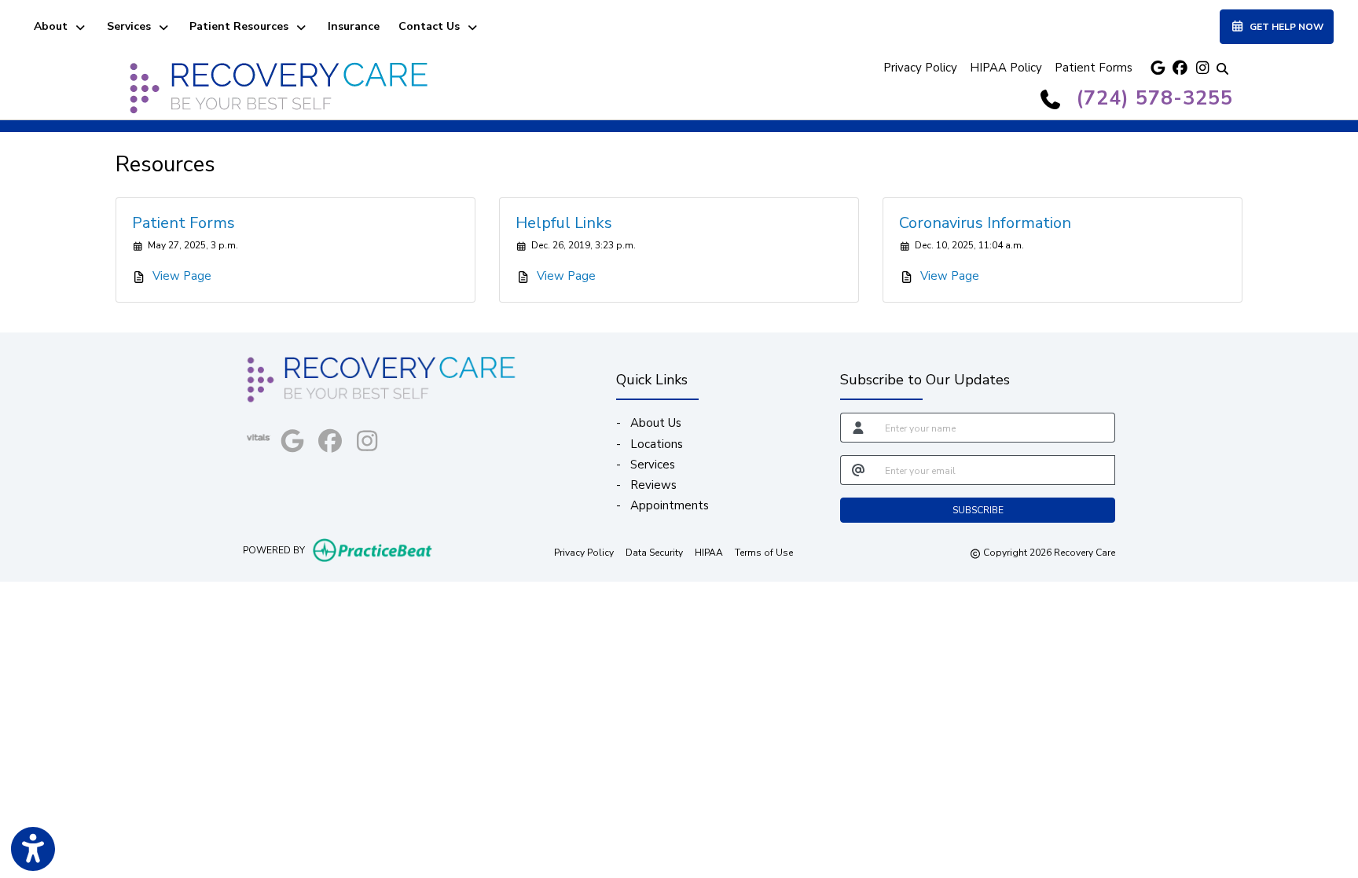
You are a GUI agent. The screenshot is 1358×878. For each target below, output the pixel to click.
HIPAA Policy (1006, 67)
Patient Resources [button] (242, 26)
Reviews (653, 485)
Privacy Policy (920, 67)
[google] (1156, 68)
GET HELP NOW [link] (1284, 26)
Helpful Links (564, 222)
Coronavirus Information (985, 222)
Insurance (354, 26)
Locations (656, 444)
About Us (655, 423)
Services (652, 464)
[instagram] (1200, 68)
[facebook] (1178, 68)
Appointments (669, 505)
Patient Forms (1093, 67)
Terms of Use (764, 552)
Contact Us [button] (432, 26)
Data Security (654, 552)
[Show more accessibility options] (33, 849)
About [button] (54, 26)
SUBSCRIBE (978, 510)
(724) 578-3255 (1155, 98)
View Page (181, 276)
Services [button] (132, 26)
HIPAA (709, 552)
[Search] (1222, 68)
